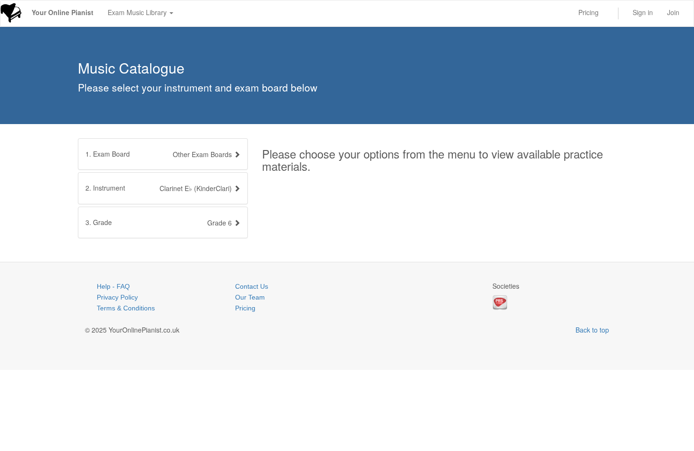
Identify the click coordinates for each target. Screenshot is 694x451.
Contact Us (251, 286)
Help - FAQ (113, 286)
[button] (162, 188)
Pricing (588, 12)
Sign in (643, 12)
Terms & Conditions (126, 308)
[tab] (162, 154)
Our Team (250, 297)
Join (673, 12)
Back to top (592, 329)
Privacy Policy (117, 297)
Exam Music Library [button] (138, 12)
